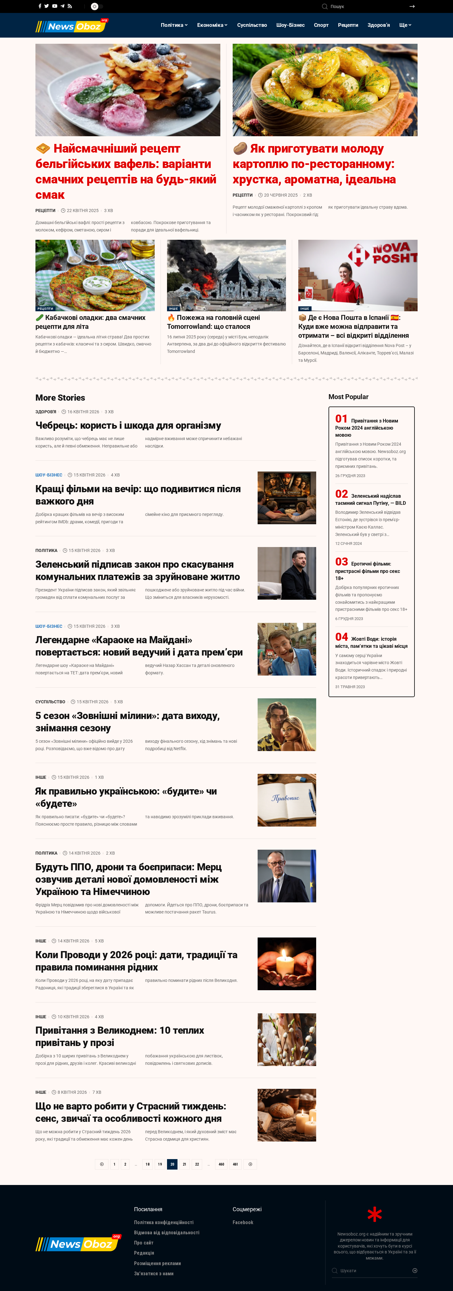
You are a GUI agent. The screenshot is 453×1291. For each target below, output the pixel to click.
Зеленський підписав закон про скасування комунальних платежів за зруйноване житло (137, 570)
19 (160, 1164)
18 (147, 1164)
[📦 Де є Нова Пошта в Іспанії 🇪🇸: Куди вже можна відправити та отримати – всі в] (358, 275)
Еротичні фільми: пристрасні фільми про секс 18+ (367, 571)
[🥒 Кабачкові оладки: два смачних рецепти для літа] (95, 275)
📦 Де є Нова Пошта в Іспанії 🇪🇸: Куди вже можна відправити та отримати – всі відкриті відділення (353, 326)
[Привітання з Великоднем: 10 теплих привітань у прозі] (287, 1039)
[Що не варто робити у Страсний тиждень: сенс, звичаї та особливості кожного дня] (287, 1115)
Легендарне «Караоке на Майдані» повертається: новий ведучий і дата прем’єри (139, 646)
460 (221, 1164)
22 (197, 1164)
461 (235, 1164)
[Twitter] (47, 6)
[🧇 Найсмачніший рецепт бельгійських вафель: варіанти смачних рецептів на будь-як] (127, 90)
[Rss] (70, 6)
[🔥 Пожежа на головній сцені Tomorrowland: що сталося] (226, 275)
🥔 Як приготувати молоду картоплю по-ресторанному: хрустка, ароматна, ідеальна (314, 163)
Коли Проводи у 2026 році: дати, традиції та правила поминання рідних (136, 961)
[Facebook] (40, 6)
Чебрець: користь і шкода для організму (128, 425)
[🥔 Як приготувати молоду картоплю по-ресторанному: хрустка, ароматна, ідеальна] (325, 90)
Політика (46, 550)
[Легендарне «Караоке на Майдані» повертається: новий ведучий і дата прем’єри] (287, 649)
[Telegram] (62, 6)
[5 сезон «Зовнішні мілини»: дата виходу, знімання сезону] (287, 724)
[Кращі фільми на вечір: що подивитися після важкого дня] (287, 498)
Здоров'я (45, 411)
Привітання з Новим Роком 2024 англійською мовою (366, 428)
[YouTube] (55, 6)
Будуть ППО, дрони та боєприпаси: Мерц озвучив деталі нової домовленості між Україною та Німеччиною (128, 879)
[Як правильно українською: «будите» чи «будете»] (287, 800)
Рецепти (45, 210)
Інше (173, 308)
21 (184, 1164)
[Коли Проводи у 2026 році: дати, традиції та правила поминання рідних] (287, 964)
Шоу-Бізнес (48, 474)
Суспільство (50, 701)
